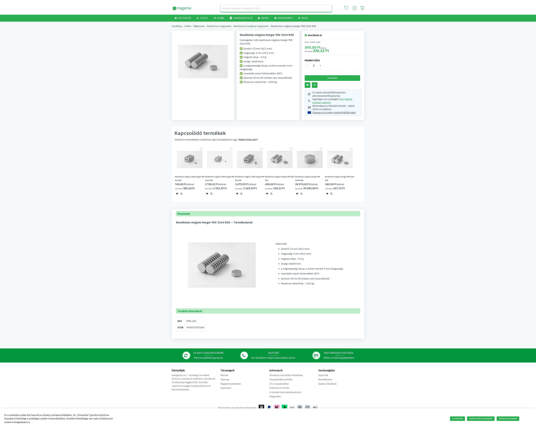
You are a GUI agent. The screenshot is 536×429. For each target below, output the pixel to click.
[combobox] (276, 8)
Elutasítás (457, 419)
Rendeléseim (325, 379)
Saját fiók (323, 375)
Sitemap (225, 379)
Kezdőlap (177, 26)
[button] (177, 194)
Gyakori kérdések (327, 383)
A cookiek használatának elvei (285, 392)
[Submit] (328, 8)
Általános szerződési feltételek (286, 375)
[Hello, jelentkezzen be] (354, 8)
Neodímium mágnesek (219, 26)
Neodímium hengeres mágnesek (251, 26)
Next (365, 171)
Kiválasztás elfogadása (480, 419)
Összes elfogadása (508, 419)
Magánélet (275, 396)
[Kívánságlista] (346, 8)
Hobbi (187, 26)
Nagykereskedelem (231, 383)
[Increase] (320, 65)
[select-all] (248, 139)
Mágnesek (198, 26)
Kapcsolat (226, 387)
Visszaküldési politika (280, 379)
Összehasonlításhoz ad (314, 85)
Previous (171, 171)
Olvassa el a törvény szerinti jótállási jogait (334, 112)
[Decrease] (307, 65)
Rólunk (224, 375)
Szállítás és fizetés (279, 387)
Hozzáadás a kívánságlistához (307, 85)
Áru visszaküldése (279, 383)
